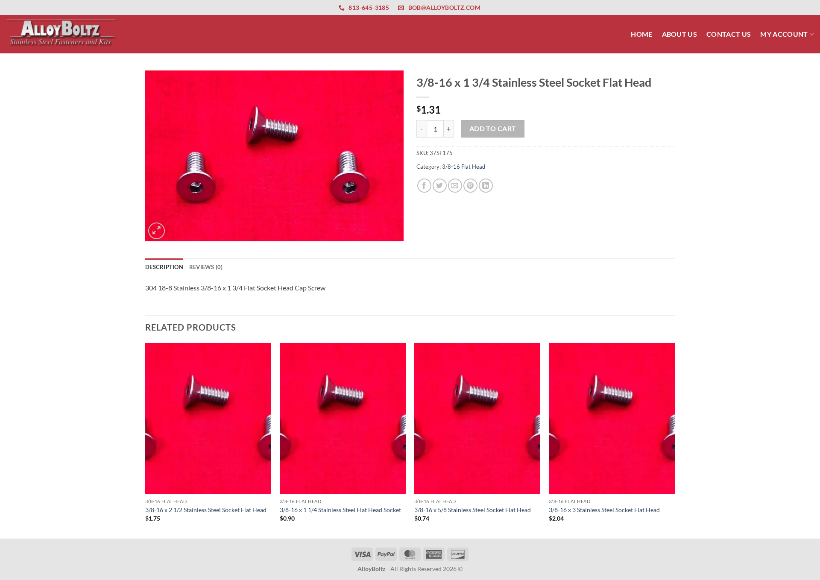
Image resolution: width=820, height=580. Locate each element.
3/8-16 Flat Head (463, 166)
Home (641, 34)
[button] (156, 231)
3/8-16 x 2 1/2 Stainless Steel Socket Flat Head (205, 509)
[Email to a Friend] (455, 186)
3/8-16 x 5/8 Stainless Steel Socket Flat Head (472, 509)
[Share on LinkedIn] (486, 186)
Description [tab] (164, 267)
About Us (679, 34)
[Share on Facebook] (424, 186)
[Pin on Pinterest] (470, 186)
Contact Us (728, 34)
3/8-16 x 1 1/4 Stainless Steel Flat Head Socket (340, 509)
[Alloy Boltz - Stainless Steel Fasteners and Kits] (61, 34)
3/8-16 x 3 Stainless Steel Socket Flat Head (604, 509)
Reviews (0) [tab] (206, 267)
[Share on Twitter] (440, 186)
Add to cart (492, 128)
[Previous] (145, 440)
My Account (784, 34)
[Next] (674, 440)
